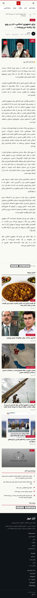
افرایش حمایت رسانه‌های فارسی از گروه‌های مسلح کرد (21, 440)
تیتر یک (30, 15)
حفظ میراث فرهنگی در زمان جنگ (24, 488)
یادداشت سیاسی (30, 335)
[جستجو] (4, 3)
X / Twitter (32, 580)
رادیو (34, 563)
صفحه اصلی (32, 8)
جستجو (33, 557)
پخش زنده (32, 560)
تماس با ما (32, 566)
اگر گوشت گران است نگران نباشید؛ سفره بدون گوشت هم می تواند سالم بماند (18, 304)
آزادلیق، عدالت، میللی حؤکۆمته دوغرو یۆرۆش (21, 338)
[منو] (33, 3)
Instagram (32, 583)
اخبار (25, 8)
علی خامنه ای (14, 266)
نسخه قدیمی (7, 8)
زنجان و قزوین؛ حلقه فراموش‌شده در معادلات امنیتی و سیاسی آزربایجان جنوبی (18, 371)
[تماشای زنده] (18, 458)
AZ (34, 595)
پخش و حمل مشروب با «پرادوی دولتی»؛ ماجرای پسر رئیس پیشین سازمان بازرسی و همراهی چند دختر (17, 477)
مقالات (20, 8)
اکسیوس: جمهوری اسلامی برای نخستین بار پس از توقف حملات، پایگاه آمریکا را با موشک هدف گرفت (19, 406)
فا (32, 595)
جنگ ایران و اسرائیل (24, 266)
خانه (34, 14)
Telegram (32, 577)
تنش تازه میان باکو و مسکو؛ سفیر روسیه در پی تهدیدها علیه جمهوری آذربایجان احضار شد (18, 496)
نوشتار (14, 8)
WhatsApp (32, 586)
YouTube (32, 574)
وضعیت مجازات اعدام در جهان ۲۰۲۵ (23, 491)
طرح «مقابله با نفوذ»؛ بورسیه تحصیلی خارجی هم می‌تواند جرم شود (17, 483)
